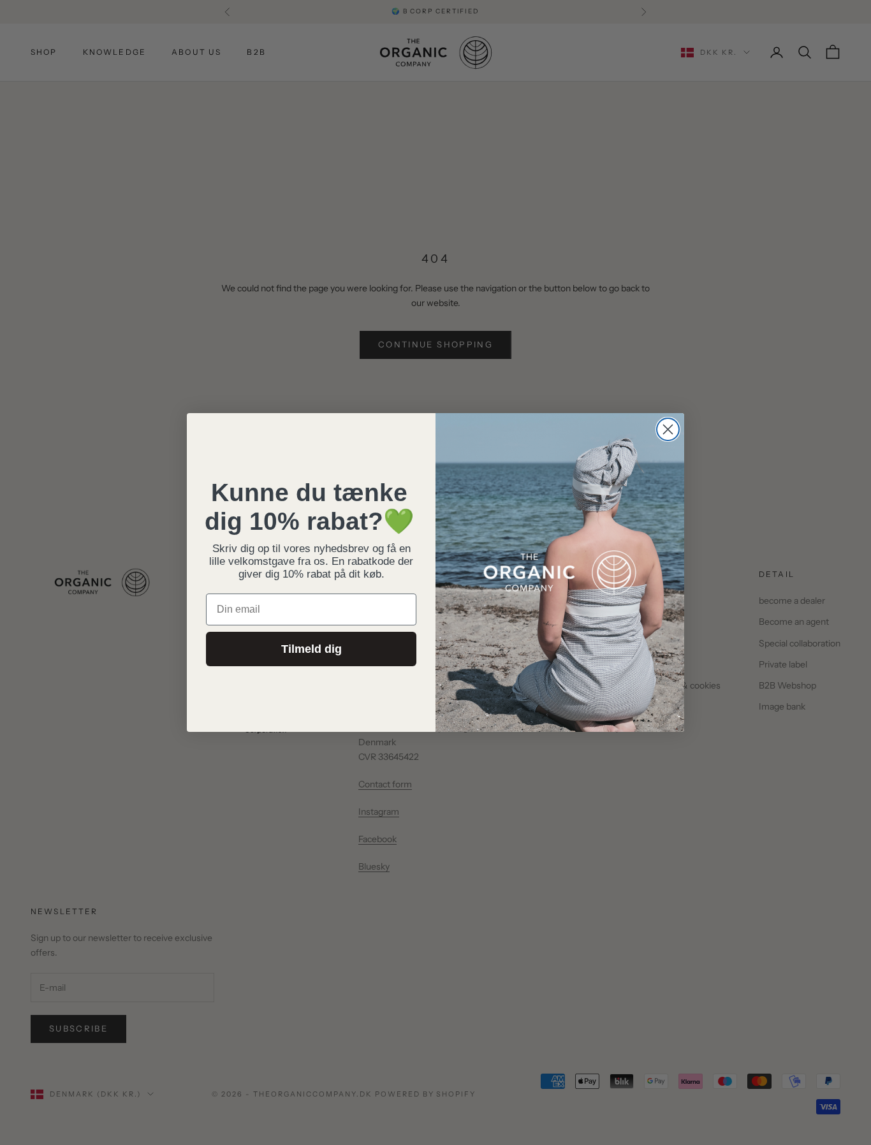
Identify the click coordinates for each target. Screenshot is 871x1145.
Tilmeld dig (311, 649)
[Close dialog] (668, 429)
